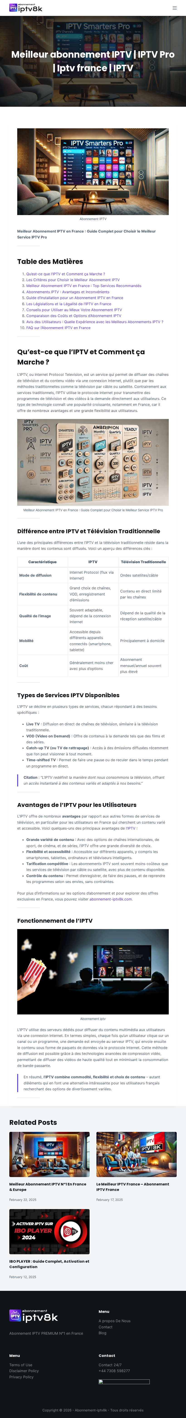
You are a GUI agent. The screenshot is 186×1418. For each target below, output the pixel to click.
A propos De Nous (114, 1321)
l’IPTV (130, 828)
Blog (102, 1333)
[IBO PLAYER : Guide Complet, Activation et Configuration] (49, 1231)
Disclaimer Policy (24, 1370)
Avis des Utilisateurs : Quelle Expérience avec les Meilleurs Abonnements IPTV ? (94, 322)
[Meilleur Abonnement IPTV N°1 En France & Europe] (49, 1154)
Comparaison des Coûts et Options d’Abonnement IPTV (73, 315)
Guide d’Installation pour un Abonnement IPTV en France (74, 297)
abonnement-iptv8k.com (111, 899)
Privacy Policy (21, 1377)
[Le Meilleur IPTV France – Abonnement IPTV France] (136, 1154)
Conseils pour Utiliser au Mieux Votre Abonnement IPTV (74, 309)
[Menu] (175, 8)
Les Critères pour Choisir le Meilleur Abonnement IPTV (73, 280)
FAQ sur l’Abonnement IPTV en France (58, 327)
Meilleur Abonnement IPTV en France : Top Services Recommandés (83, 285)
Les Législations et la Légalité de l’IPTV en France (68, 304)
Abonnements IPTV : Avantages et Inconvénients (67, 292)
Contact (106, 1327)
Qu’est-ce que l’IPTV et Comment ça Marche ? (65, 274)
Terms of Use (20, 1365)
